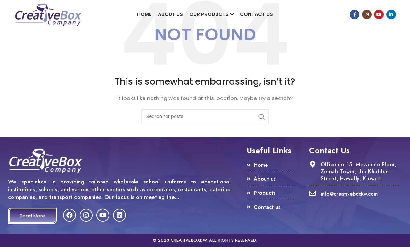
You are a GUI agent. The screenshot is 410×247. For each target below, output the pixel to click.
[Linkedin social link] (391, 14)
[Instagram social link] (367, 14)
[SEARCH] (261, 116)
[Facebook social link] (354, 14)
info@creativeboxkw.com (349, 194)
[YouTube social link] (379, 14)
